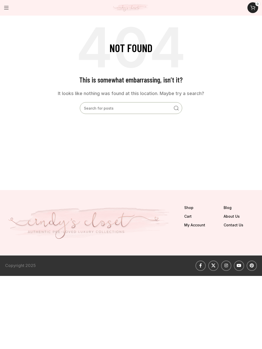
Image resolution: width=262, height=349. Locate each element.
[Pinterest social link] (252, 266)
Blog (228, 207)
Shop (188, 207)
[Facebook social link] (200, 266)
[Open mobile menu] (6, 8)
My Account (194, 225)
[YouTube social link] (239, 266)
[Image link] (90, 222)
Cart (188, 216)
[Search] (176, 108)
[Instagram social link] (226, 266)
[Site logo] (131, 7)
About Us (232, 216)
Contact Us (233, 225)
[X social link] (213, 266)
